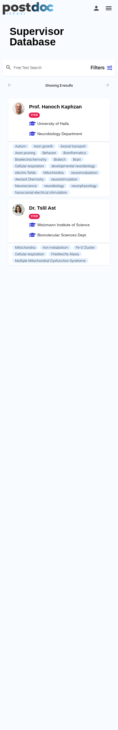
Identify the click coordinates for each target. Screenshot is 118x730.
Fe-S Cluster (85, 247)
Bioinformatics (74, 153)
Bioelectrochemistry (30, 159)
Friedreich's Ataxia (65, 254)
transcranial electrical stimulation (41, 192)
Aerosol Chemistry (29, 179)
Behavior (49, 153)
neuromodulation (84, 172)
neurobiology (54, 186)
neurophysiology (84, 186)
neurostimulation (64, 179)
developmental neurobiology (73, 166)
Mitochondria (53, 172)
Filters (98, 67)
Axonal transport (73, 146)
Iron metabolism (55, 247)
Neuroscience (26, 186)
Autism (20, 146)
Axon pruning (25, 153)
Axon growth (43, 146)
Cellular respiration (29, 166)
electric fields (25, 172)
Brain (77, 159)
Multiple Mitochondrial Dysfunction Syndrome (50, 261)
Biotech (60, 159)
